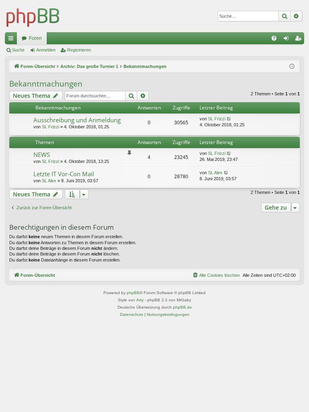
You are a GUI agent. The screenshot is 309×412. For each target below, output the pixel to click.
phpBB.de (182, 307)
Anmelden (46, 49)
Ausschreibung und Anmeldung (77, 120)
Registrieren (79, 49)
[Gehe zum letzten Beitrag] (229, 119)
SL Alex (49, 180)
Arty (140, 300)
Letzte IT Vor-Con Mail (63, 174)
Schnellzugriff (12, 39)
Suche (18, 49)
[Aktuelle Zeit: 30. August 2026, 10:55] (292, 66)
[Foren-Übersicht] (33, 16)
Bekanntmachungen (45, 83)
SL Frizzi (50, 126)
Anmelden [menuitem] (287, 39)
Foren (35, 38)
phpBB (133, 292)
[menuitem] (274, 38)
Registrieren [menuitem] (299, 39)
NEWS (41, 154)
